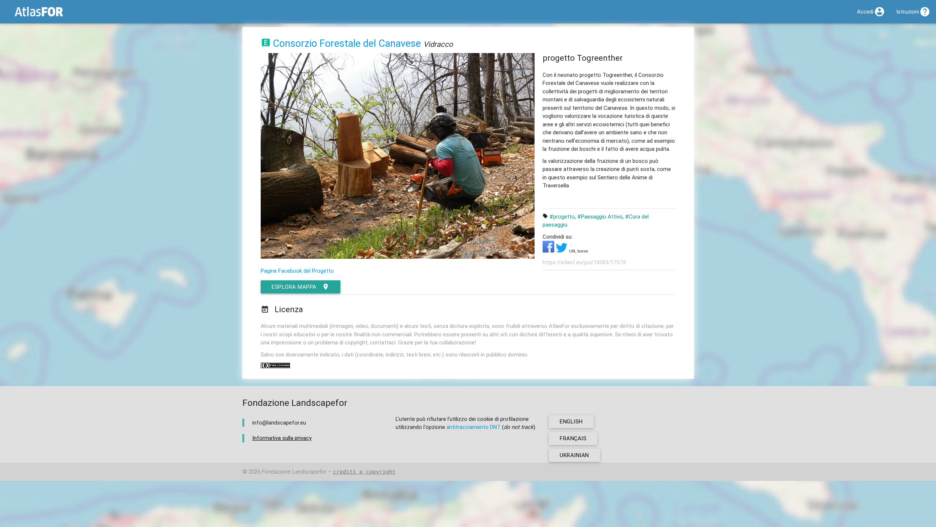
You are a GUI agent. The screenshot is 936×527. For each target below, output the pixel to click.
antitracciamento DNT (473, 426)
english (571, 421)
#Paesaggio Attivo (600, 216)
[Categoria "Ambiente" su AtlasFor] (265, 43)
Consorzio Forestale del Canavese (347, 43)
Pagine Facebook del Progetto (297, 270)
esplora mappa (294, 286)
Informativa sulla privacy (282, 437)
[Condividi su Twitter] (562, 250)
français (573, 438)
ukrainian (574, 455)
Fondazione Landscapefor (294, 471)
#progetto (562, 216)
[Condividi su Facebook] (549, 250)
